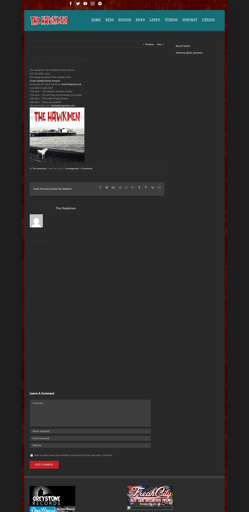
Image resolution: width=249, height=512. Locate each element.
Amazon (56, 80)
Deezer (47, 80)
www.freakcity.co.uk (71, 84)
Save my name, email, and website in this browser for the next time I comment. (73, 455)
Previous (149, 44)
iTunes (33, 80)
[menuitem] (98, 20)
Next (159, 44)
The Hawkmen (39, 168)
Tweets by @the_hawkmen (189, 52)
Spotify (40, 80)
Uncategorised (71, 168)
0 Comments (87, 168)
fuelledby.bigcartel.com (63, 105)
